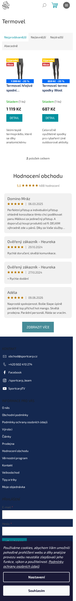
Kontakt (7, 465)
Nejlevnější (38, 37)
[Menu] (66, 5)
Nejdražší (56, 37)
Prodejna (8, 443)
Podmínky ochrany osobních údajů (25, 422)
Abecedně (11, 46)
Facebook (15, 372)
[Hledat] (44, 5)
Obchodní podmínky (15, 415)
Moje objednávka (13, 487)
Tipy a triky (9, 479)
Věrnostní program (14, 458)
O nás (6, 407)
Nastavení (36, 577)
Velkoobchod (10, 472)
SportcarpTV (16, 388)
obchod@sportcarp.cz (22, 356)
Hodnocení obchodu (38, 175)
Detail (14, 118)
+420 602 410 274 (20, 364)
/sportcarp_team (19, 380)
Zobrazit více (38, 327)
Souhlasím (36, 591)
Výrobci (7, 429)
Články (6, 436)
